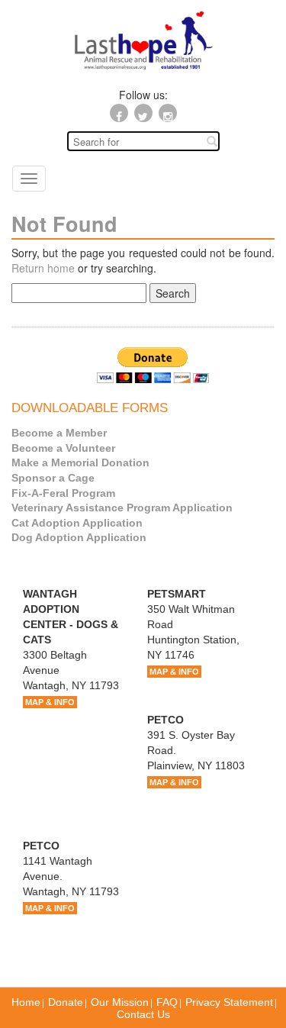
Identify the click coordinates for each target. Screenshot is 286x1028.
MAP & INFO (50, 702)
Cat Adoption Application (77, 523)
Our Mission (120, 1002)
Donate (65, 1002)
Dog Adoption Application (78, 537)
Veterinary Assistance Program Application (122, 507)
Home (25, 1002)
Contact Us (143, 1014)
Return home (43, 268)
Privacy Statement (229, 1002)
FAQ (167, 1002)
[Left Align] (212, 140)
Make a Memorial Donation (80, 462)
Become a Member (59, 433)
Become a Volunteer (63, 448)
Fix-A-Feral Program (63, 493)
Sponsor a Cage (53, 478)
